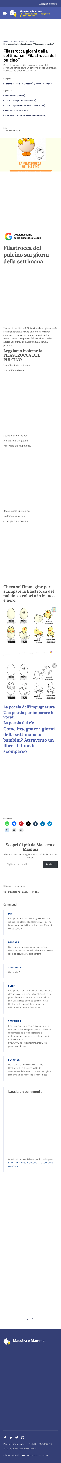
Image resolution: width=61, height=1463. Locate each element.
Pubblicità (53, 3)
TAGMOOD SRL (18, 1455)
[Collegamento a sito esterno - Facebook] (5, 1437)
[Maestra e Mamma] (13, 13)
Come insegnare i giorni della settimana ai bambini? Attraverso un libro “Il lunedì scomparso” (29, 740)
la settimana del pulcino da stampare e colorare (25, 115)
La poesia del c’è (18, 722)
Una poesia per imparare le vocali (28, 715)
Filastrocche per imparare (15, 110)
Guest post (43, 3)
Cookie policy (19, 1444)
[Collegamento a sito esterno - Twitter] (11, 1437)
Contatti (32, 1444)
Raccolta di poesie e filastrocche (24, 41)
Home (5, 41)
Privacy (6, 1444)
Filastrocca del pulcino (14, 95)
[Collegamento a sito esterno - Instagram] (22, 1437)
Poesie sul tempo (43, 83)
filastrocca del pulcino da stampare (20, 100)
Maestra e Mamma (35, 13)
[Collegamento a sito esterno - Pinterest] (16, 1437)
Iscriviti (50, 864)
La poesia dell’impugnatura (29, 706)
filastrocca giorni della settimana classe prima (24, 105)
